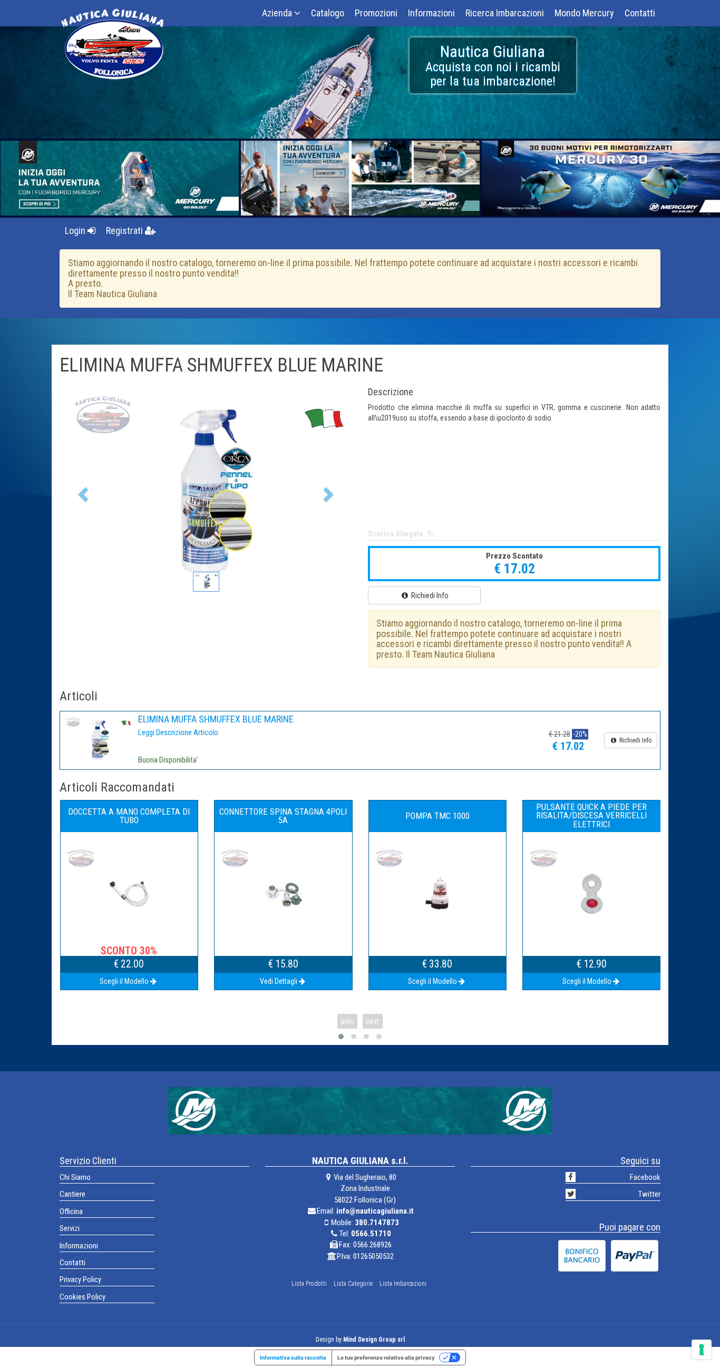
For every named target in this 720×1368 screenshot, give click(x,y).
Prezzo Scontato (514, 556)
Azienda (278, 12)
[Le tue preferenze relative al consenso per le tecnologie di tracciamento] (702, 1350)
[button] (81, 491)
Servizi (70, 1228)
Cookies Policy (82, 1297)
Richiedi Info (429, 595)
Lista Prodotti (309, 1283)
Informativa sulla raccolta (293, 1357)
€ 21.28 (559, 734)
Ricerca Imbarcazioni (504, 12)
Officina (71, 1211)
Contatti (640, 12)
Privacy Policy (80, 1279)
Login (76, 230)
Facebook (645, 1177)
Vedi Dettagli (124, 981)
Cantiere (72, 1194)
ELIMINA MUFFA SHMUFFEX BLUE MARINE (216, 719)
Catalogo (327, 12)
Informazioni (431, 12)
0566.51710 (371, 1233)
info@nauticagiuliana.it (375, 1211)
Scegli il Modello (278, 981)
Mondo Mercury (584, 12)
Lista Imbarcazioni (403, 1283)
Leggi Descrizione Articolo (178, 732)
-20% (580, 734)
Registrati (125, 230)
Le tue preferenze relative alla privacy (386, 1357)
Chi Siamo (75, 1177)
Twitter (649, 1194)
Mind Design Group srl (374, 1339)
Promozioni (376, 12)
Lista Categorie (353, 1283)
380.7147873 (377, 1222)
